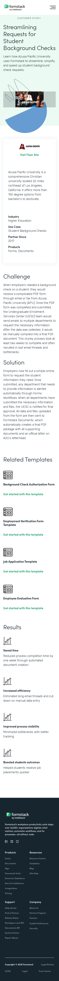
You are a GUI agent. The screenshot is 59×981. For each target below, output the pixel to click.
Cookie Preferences (39, 923)
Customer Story (29, 18)
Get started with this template (23, 494)
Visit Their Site (29, 155)
